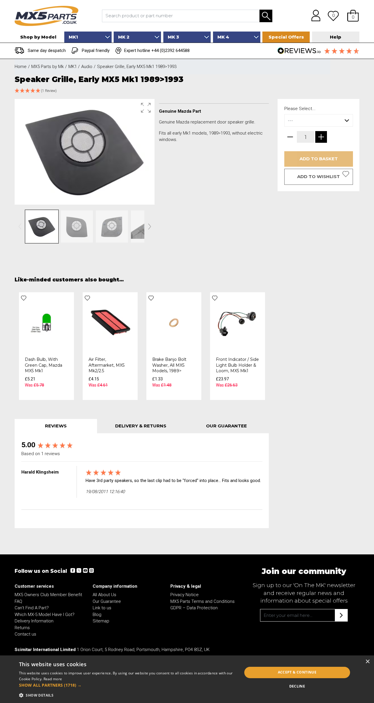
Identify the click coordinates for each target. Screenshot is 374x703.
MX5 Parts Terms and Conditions (202, 601)
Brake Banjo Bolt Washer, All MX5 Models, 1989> (169, 365)
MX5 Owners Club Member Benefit (48, 594)
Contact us (25, 634)
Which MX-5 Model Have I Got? (45, 614)
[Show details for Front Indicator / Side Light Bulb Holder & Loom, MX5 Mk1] (237, 323)
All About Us (104, 594)
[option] (46, 346)
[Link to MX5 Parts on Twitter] (79, 570)
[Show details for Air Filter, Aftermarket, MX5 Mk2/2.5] (110, 323)
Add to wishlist (318, 176)
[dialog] (187, 679)
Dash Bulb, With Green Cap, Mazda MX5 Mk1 (43, 365)
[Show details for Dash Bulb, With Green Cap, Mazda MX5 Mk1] (46, 323)
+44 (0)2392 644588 (170, 50)
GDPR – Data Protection (194, 607)
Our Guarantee (107, 601)
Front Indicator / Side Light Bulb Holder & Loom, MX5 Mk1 (237, 365)
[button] (353, 16)
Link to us (102, 607)
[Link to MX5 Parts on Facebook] (72, 570)
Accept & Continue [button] (297, 672)
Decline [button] (297, 686)
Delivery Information (34, 621)
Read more (53, 678)
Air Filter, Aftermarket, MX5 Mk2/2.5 (106, 365)
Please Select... (300, 108)
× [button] (367, 662)
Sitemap (101, 621)
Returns (22, 627)
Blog (97, 614)
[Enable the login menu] (313, 16)
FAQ (18, 601)
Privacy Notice (184, 594)
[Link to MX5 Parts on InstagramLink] (91, 570)
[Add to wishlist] (23, 298)
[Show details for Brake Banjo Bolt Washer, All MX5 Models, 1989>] (173, 323)
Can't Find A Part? (32, 607)
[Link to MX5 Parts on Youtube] (85, 570)
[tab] (56, 426)
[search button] (265, 16)
